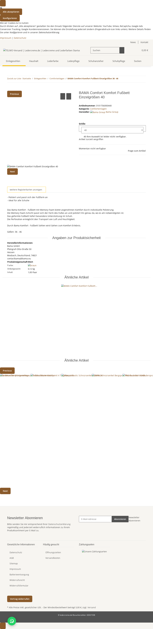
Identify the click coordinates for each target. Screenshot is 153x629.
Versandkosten (52, 558)
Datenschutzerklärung (59, 524)
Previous (14, 94)
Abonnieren (120, 519)
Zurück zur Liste (14, 78)
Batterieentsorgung (19, 574)
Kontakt (144, 42)
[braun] (32, 265)
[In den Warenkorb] (9, 89)
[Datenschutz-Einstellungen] (3, 3)
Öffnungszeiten (53, 552)
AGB (12, 558)
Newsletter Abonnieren (134, 519)
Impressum (5, 37)
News (133, 42)
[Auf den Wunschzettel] (68, 96)
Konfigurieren (10, 18)
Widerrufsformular (19, 585)
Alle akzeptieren (11, 11)
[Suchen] (122, 50)
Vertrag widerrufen (19, 598)
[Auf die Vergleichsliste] (62, 96)
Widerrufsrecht (17, 580)
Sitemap (14, 563)
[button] (131, 50)
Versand (92, 607)
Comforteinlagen (98, 108)
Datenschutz (20, 37)
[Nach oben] (3, 626)
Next (12, 171)
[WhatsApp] (11, 621)
